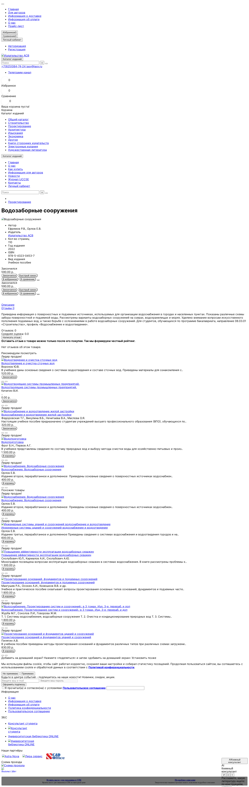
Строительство (18, 122)
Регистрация (16, 49)
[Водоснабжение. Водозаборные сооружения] (32, 466)
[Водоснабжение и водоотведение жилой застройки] (37, 411)
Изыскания (15, 133)
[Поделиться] (38, 280)
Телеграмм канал (19, 72)
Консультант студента (22, 723)
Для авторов (16, 12)
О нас (12, 22)
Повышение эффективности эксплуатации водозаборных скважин (46, 555)
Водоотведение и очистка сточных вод (28, 363)
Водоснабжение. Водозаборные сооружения (31, 469)
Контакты (14, 182)
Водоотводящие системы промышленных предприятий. (39, 387)
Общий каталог (18, 119)
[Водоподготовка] (13, 438)
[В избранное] (2, 381)
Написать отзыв (11, 337)
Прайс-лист (16, 26)
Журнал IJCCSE (18, 179)
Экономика (15, 136)
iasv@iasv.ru (34, 66)
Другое (13, 139)
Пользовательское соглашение (29, 711)
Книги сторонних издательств (28, 143)
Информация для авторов (25, 172)
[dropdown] (2, 4)
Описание (7, 304)
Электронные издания (23, 146)
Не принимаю (10, 673)
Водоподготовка (12, 442)
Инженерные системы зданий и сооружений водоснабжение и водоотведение (54, 527)
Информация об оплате (23, 19)
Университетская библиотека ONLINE (33, 736)
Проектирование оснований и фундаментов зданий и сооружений (46, 637)
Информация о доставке (24, 16)
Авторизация (17, 46)
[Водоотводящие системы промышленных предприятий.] (40, 384)
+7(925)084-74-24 (13, 66)
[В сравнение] (6, 381)
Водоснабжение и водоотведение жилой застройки (36, 414)
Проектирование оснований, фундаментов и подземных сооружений (48, 582)
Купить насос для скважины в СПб (56, 782)
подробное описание (206, 782)
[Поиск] (46, 63)
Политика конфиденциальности (29, 708)
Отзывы (7, 308)
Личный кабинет (19, 186)
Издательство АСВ (20, 235)
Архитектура (17, 129)
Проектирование (19, 126)
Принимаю (28, 673)
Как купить (15, 169)
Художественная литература (27, 150)
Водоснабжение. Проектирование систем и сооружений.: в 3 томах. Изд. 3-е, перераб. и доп (64, 609)
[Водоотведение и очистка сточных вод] (29, 360)
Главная (13, 9)
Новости (14, 176)
